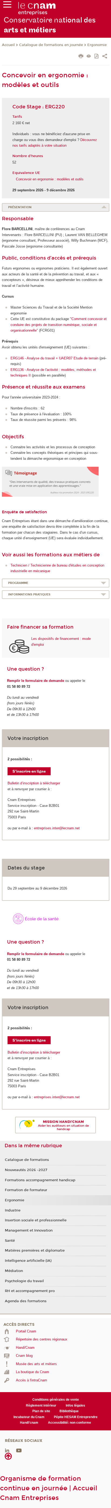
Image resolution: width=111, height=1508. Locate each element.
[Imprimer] (81, 56)
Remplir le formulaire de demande (35, 681)
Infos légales (75, 1405)
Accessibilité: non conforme (69, 1423)
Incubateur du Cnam (28, 1417)
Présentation (20, 207)
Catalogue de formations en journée (51, 45)
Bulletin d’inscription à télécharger (34, 783)
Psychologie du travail (24, 1281)
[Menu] (7, 5)
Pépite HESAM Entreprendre (76, 1417)
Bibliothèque (69, 1411)
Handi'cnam (29, 1423)
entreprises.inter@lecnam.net (57, 828)
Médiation (14, 1271)
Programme (18, 583)
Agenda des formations (26, 1301)
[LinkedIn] (7, 1450)
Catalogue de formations (27, 1160)
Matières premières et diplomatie (35, 1250)
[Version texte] (88, 56)
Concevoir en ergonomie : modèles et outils (50, 179)
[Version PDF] (97, 56)
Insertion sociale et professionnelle (36, 1220)
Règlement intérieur (41, 1405)
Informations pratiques (29, 594)
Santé (10, 1241)
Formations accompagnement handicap (40, 1180)
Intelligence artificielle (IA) (28, 1261)
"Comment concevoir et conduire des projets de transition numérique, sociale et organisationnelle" (59, 324)
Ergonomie (97, 45)
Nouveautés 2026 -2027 (26, 1170)
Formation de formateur (26, 1190)
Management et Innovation (29, 1230)
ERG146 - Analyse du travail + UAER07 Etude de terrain (54, 358)
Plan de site (41, 1411)
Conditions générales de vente (55, 1399)
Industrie (12, 1210)
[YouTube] (19, 1450)
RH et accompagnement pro (30, 1291)
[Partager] (104, 56)
